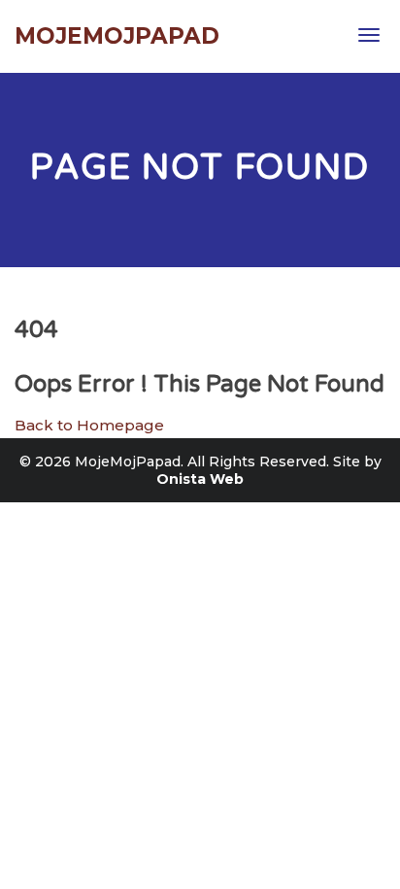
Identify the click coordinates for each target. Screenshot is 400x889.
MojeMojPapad (117, 36)
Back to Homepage (89, 425)
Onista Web (200, 479)
